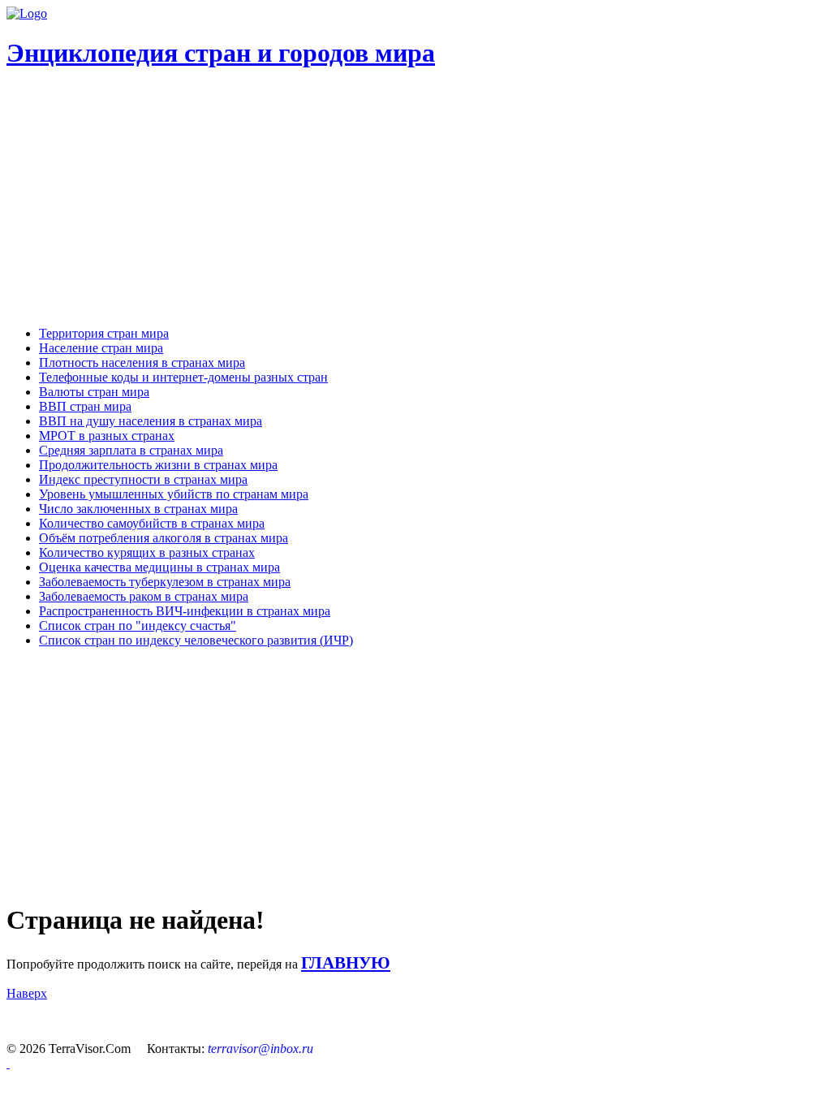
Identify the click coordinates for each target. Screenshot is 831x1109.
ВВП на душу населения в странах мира (150, 421)
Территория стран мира (104, 333)
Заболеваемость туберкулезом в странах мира (165, 582)
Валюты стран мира (94, 392)
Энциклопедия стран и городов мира (220, 52)
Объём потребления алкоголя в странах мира (163, 538)
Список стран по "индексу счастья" (137, 625)
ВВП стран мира (85, 406)
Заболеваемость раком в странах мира (143, 596)
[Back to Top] (8, 1063)
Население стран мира (101, 348)
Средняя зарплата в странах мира (131, 450)
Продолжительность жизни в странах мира (158, 465)
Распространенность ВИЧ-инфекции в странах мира (184, 611)
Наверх (26, 993)
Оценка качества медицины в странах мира (159, 567)
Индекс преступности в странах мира (143, 479)
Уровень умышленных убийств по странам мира (173, 494)
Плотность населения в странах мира (142, 362)
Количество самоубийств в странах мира (152, 523)
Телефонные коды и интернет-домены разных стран (183, 377)
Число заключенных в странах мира (138, 509)
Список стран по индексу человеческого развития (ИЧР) (196, 640)
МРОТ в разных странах (106, 435)
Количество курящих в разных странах (147, 552)
